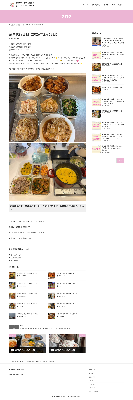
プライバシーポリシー (17, 361)
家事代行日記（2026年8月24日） (28, 283)
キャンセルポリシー (48, 361)
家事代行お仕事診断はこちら (21, 238)
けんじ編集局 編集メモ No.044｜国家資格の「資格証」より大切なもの (113, 54)
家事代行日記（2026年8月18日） (67, 293)
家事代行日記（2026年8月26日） (28, 273)
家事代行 (24, 328)
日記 (21, 326)
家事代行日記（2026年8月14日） (67, 304)
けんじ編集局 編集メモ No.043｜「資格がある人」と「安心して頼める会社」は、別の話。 (113, 78)
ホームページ (16, 255)
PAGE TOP (128, 386)
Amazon (92, 387)
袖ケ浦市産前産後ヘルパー (63, 328)
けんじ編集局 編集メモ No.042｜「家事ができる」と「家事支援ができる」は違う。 (113, 101)
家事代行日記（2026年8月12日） (28, 314)
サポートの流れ (93, 391)
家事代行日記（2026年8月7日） (67, 314)
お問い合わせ (16, 258)
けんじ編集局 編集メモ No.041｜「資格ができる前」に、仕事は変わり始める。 (113, 125)
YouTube (92, 384)
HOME (91, 373)
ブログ (91, 380)
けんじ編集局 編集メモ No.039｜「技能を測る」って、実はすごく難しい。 (113, 148)
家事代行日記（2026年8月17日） (28, 304)
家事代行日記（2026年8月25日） (67, 273)
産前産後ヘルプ (49, 328)
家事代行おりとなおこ (36, 328)
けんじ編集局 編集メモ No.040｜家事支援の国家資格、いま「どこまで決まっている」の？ (113, 136)
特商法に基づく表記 (33, 361)
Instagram (14, 260)
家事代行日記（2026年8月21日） (67, 283)
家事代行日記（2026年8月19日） (28, 293)
